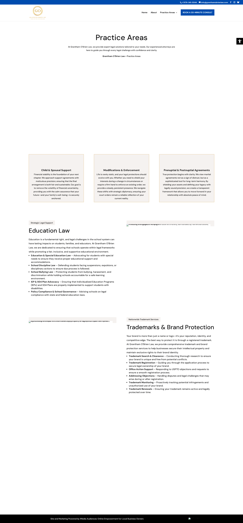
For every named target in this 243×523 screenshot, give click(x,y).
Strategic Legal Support (42, 222)
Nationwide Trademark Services (143, 319)
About (154, 13)
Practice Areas (167, 13)
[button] (239, 41)
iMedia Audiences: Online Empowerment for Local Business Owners (112, 518)
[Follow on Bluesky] (174, 505)
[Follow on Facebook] (162, 505)
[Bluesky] (238, 2)
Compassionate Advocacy (45, 79)
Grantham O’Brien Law (114, 56)
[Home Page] (37, 12)
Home (144, 13)
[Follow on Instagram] (168, 505)
